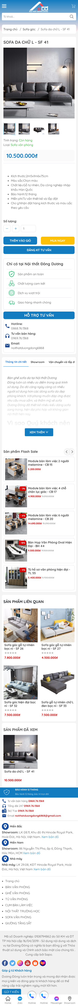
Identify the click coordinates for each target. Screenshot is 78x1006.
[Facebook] (5, 963)
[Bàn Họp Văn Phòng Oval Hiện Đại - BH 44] (16, 551)
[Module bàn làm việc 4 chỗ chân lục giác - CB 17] (16, 496)
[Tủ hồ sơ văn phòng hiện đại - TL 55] (16, 578)
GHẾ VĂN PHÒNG (17, 893)
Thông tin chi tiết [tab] (16, 362)
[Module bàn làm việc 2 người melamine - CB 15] (16, 469)
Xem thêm (37, 432)
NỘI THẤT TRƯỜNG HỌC (22, 911)
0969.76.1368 (19, 338)
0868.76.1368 (19, 328)
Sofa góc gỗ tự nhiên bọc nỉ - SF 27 (56, 646)
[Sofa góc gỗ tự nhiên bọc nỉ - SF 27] (58, 625)
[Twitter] (12, 963)
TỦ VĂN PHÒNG (16, 899)
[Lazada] (43, 963)
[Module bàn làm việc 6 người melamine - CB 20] (16, 523)
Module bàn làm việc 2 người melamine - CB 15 (48, 462)
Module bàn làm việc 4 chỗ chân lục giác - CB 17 (47, 490)
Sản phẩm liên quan (23, 601)
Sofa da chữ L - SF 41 (19, 771)
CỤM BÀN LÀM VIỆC (19, 905)
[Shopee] (35, 963)
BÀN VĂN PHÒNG (17, 887)
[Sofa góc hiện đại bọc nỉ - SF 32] (20, 682)
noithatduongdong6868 (27, 348)
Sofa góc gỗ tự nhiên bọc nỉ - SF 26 (19, 646)
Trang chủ (10, 29)
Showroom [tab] (37, 362)
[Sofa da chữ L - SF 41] (20, 752)
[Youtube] (28, 963)
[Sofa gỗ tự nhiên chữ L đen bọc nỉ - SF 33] (58, 682)
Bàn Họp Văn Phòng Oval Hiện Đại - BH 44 (50, 544)
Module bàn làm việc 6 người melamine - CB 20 (48, 517)
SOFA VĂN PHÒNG (18, 917)
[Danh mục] (4, 6)
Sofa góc (29, 29)
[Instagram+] (20, 963)
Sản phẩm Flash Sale (20, 451)
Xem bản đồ (50, 837)
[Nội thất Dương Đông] (38, 6)
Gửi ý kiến (11, 992)
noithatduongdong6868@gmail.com (38, 815)
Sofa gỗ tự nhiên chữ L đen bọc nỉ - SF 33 (57, 704)
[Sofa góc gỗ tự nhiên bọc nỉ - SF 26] (20, 625)
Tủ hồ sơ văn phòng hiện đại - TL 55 (49, 571)
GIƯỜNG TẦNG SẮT (18, 923)
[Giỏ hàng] (73, 6)
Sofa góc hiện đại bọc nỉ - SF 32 (20, 704)
